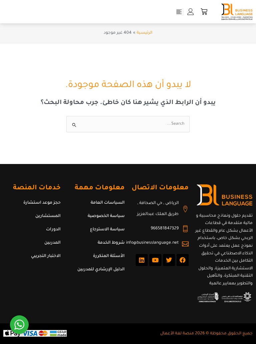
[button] (179, 11)
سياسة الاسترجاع (107, 229)
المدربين (52, 243)
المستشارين (48, 216)
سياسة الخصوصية (106, 216)
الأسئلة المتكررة (109, 256)
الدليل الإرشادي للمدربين (101, 269)
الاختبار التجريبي (46, 256)
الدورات (53, 229)
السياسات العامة (108, 203)
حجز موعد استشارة (42, 203)
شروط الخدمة (111, 243)
